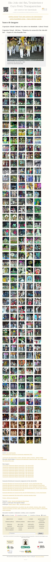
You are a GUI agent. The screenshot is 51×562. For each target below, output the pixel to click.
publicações (31, 524)
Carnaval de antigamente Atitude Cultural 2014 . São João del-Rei (18, 465)
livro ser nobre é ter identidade (30, 16)
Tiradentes (34, 2)
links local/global (10, 529)
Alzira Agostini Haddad (40, 556)
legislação (9, 526)
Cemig (9, 501)
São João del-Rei (17, 2)
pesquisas (41, 524)
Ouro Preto (16, 6)
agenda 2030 (31, 528)
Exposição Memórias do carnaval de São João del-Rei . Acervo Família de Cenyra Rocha (24, 485)
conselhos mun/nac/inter (41, 521)
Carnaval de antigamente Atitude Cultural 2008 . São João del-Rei (18, 475)
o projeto (20, 519)
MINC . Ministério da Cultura (23, 504)
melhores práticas (9, 521)
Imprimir (44, 515)
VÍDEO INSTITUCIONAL (25, 12)
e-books (20, 528)
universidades (31, 526)
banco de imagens (9, 528)
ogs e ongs (20, 524)
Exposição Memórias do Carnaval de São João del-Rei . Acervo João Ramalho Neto (22, 483)
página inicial (13, 16)
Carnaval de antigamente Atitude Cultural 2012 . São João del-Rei (18, 468)
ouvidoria (41, 528)
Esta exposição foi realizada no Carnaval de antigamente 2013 (17, 454)
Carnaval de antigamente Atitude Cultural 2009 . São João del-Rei (18, 473)
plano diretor (20, 526)
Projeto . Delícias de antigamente (10, 498)
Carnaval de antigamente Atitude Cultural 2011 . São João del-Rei (18, 470)
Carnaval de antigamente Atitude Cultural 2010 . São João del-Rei (18, 472)
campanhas (41, 526)
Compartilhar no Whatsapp (35, 515)
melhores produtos (20, 521)
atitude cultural (30, 521)
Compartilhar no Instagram (22, 515)
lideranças (9, 524)
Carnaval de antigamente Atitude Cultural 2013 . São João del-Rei (18, 467)
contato (20, 529)
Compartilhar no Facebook (9, 515)
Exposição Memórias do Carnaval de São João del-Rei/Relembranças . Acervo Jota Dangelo (24, 492)
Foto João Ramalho (11, 452)
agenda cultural (41, 519)
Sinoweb (25, 559)
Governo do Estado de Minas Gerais (20, 501)
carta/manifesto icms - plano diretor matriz (26, 19)
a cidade (31, 519)
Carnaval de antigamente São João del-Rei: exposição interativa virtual (19, 495)
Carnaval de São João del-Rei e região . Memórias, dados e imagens (19, 457)
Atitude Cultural (39, 457)
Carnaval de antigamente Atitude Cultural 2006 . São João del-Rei (18, 476)
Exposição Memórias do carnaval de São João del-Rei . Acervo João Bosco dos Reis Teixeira (24, 486)
